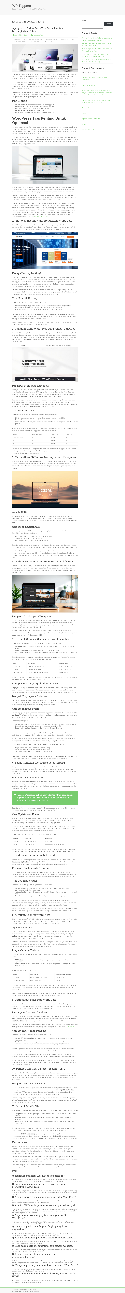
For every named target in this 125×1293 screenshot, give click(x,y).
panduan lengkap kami (41, 216)
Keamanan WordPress (42, 39)
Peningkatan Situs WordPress (34, 41)
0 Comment (49, 41)
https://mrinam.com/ (88, 85)
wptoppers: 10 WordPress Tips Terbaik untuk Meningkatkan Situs (37, 30)
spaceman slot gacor (89, 129)
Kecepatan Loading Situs (54, 39)
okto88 (84, 124)
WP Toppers (21, 5)
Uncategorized (38, 35)
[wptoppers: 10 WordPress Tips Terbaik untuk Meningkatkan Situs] (45, 45)
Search (84, 21)
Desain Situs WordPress (31, 39)
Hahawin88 (85, 108)
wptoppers (71, 1027)
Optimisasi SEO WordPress (67, 39)
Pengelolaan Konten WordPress (19, 41)
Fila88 (84, 113)
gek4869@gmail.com (21, 35)
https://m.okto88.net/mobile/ (91, 119)
